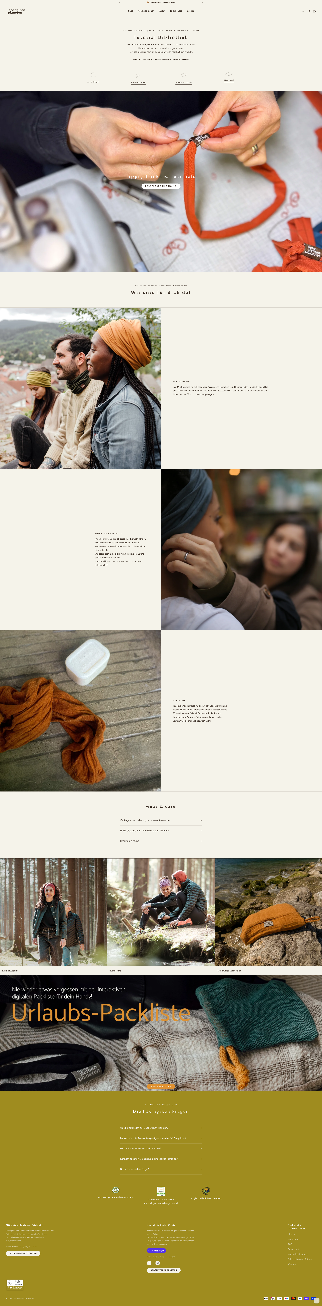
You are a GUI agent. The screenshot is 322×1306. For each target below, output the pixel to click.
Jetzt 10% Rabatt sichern (23, 1253)
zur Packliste (161, 1086)
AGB (290, 1244)
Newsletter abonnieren (164, 1270)
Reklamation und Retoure (300, 1259)
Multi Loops (115, 971)
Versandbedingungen (298, 1254)
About (162, 11)
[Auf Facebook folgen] (149, 1263)
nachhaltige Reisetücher (229, 971)
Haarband (229, 80)
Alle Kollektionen (146, 11)
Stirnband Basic (138, 83)
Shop (130, 11)
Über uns (292, 1234)
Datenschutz (294, 1249)
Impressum (293, 1239)
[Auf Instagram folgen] (157, 1263)
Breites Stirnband (183, 83)
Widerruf (292, 1264)
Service (190, 11)
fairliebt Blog (176, 11)
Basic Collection (10, 971)
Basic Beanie (93, 82)
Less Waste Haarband (161, 186)
